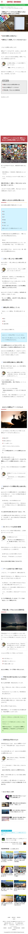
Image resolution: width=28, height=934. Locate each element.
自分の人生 (8, 832)
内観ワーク (6, 924)
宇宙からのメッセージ (20, 924)
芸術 (3, 832)
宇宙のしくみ (15, 832)
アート (4, 834)
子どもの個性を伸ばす (19, 923)
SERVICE (13, 917)
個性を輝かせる (23, 832)
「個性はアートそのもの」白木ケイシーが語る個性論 (14, 4)
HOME (9, 917)
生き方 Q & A (11, 924)
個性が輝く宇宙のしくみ (7, 830)
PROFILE (18, 917)
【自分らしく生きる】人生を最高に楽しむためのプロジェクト (13, 921)
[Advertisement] (14, 116)
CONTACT (14, 929)
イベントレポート (14, 926)
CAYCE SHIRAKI (14, 1)
